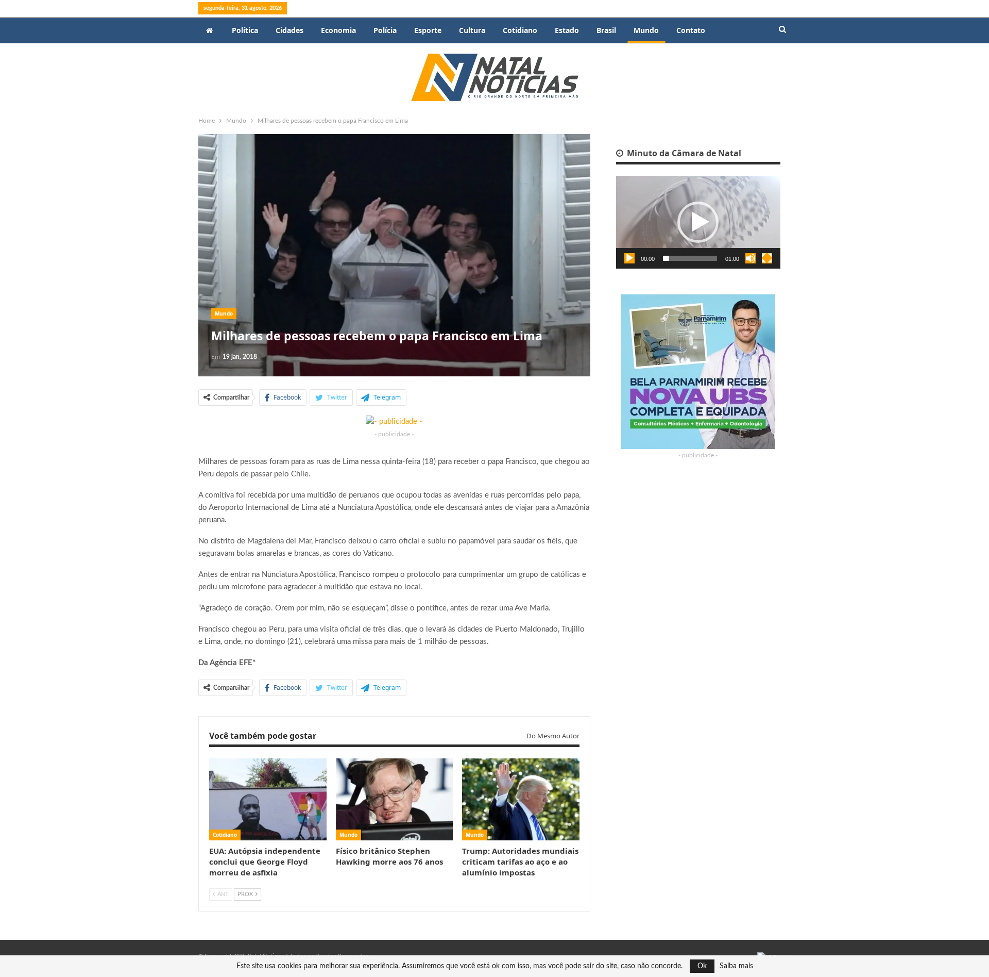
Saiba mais (736, 966)
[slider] (690, 258)
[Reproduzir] (629, 258)
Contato (690, 30)
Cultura (472, 30)
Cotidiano (520, 30)
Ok (702, 966)
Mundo (646, 30)
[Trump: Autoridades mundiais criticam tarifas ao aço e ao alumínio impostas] (520, 799)
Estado (567, 30)
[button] (698, 222)
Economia (338, 30)
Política (245, 30)
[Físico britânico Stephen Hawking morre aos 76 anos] (394, 799)
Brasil (606, 30)
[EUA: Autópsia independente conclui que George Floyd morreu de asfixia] (268, 799)
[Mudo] (750, 258)
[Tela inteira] (767, 258)
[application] (698, 222)
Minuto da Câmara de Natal (683, 153)
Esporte (427, 30)
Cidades (289, 30)
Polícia (385, 30)
